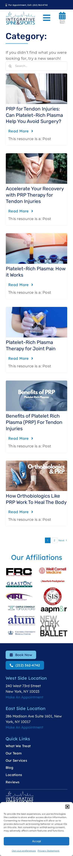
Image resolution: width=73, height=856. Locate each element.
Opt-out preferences (24, 850)
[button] (67, 807)
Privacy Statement (48, 850)
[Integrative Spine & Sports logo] (20, 13)
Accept (36, 841)
